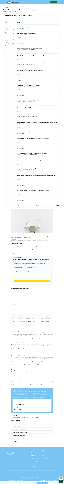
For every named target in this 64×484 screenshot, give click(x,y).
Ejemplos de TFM (44, 458)
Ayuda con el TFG (33, 452)
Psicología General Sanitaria (34, 417)
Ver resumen (19, 29)
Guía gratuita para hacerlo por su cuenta (30, 482)
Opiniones (39, 2)
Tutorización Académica (34, 464)
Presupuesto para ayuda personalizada (43, 482)
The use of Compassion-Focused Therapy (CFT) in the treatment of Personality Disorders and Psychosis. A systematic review (35, 130)
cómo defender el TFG (47, 385)
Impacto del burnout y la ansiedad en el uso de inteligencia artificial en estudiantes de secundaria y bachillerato (33, 190)
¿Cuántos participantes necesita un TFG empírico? (20, 432)
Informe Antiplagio (33, 466)
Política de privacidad (34, 477)
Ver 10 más (6, 40)
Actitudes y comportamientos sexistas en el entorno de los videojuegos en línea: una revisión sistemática (32, 153)
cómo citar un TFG (40, 381)
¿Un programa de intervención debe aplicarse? (19, 435)
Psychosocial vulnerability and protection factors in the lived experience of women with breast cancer (31, 40)
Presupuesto (53, 2)
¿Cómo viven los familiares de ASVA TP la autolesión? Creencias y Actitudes (28, 100)
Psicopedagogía (18, 417)
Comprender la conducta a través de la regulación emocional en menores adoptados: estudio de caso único (32, 25)
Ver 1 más (6, 30)
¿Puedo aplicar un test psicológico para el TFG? (20, 426)
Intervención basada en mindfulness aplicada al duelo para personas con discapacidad (29, 107)
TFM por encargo (33, 456)
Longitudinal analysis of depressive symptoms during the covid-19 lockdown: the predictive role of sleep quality (33, 197)
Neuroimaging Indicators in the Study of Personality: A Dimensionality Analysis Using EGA (30, 92)
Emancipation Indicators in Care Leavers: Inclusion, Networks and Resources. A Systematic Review (31, 115)
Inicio (3, 7)
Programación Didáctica (34, 461)
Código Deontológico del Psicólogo (30, 371)
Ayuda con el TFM (33, 453)
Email (14, 274)
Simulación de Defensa (34, 467)
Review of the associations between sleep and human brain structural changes (28, 85)
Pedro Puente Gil (14, 11)
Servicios (26, 2)
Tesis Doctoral (33, 460)
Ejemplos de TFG (7, 7)
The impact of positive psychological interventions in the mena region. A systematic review (30, 48)
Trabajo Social (28, 417)
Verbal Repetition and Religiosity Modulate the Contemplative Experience (27, 182)
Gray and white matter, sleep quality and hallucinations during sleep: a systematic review (30, 70)
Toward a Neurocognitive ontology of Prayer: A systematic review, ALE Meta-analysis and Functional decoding (33, 138)
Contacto (43, 2)
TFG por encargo (33, 455)
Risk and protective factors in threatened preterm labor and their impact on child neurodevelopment (31, 63)
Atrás (15, 402)
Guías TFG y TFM (44, 455)
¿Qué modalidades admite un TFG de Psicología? (20, 423)
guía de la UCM (14, 239)
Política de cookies (53, 453)
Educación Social (23, 417)
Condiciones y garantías (54, 452)
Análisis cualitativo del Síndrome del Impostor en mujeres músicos (26, 33)
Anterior (18, 205)
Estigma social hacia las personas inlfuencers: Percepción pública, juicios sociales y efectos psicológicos (32, 77)
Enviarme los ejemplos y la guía (32, 281)
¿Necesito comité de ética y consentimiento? (19, 429)
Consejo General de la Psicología (16, 331)
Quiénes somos (35, 2)
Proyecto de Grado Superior (34, 458)
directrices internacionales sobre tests (21, 332)
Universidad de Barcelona (15, 289)
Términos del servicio (39, 477)
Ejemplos (30, 2)
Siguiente (57, 205)
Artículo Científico (33, 463)
